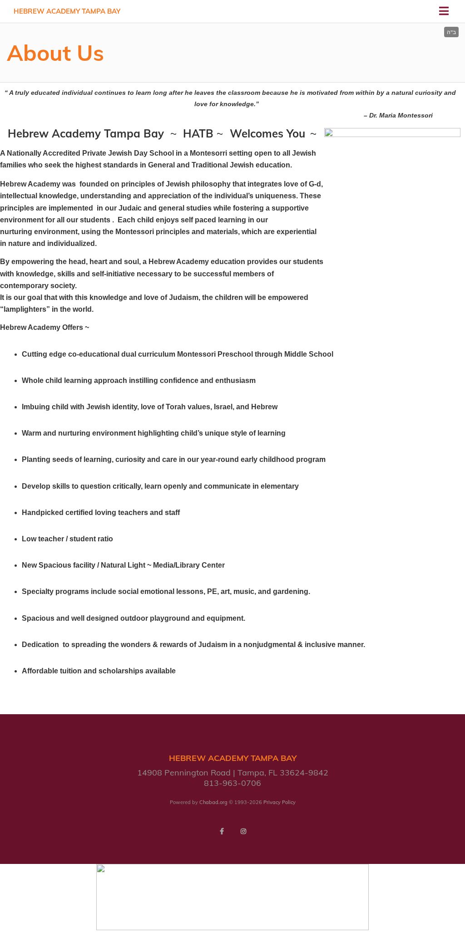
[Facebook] (221, 831)
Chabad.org (213, 802)
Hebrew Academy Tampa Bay (67, 11)
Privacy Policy (279, 802)
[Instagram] (243, 831)
